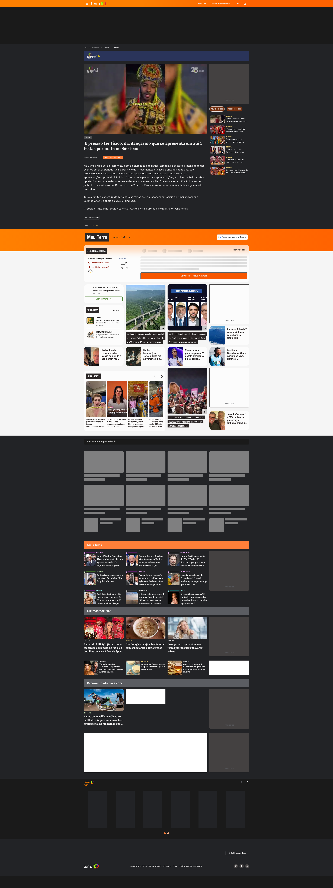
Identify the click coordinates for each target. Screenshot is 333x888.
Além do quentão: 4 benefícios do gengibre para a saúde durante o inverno (194, 668)
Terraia (106, 48)
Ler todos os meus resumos (194, 275)
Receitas (129, 641)
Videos (116, 48)
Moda (183, 591)
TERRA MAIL (202, 4)
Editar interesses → (239, 249)
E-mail (238, 4)
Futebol (100, 572)
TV (139, 553)
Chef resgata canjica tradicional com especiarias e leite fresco (145, 645)
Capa (86, 48)
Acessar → (117, 310)
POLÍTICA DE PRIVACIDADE (190, 866)
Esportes (87, 713)
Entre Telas (185, 553)
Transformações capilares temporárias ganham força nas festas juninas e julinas (111, 668)
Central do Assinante (220, 4)
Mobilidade (143, 591)
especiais (95, 48)
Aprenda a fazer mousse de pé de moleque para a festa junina (153, 667)
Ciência (99, 591)
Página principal (98, 4)
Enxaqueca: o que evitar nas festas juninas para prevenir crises (185, 647)
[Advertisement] (229, 668)
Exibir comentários (90, 157)
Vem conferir (102, 298)
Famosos (99, 553)
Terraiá (88, 137)
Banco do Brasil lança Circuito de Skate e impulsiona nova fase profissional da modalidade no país (103, 720)
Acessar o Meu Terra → (121, 237)
